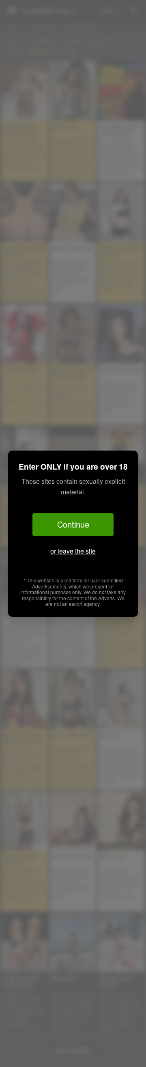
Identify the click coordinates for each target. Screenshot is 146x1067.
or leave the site (73, 551)
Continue (73, 524)
